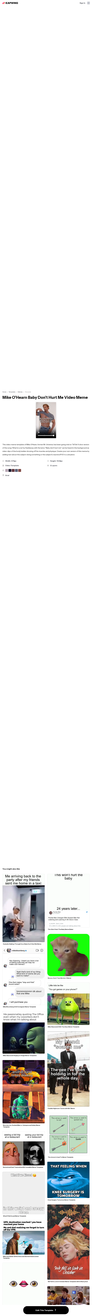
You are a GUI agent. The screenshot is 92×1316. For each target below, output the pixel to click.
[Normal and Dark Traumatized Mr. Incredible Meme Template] (24, 1148)
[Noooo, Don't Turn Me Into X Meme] (68, 955)
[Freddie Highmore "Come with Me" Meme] (68, 1069)
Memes (20, 392)
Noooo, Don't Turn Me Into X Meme (59, 978)
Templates (12, 392)
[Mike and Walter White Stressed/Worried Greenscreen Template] (24, 1238)
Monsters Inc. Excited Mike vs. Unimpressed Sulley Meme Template (21, 1126)
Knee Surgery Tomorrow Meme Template (61, 1200)
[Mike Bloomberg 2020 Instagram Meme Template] (24, 977)
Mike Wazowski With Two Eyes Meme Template (63, 1027)
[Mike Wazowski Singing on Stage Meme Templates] (24, 1032)
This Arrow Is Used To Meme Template (60, 1157)
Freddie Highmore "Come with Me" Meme (61, 1108)
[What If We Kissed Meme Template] (24, 1193)
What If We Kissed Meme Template (14, 1216)
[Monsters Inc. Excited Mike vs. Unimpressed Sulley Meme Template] (24, 1091)
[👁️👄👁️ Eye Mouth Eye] (24, 1284)
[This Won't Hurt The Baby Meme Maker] (68, 900)
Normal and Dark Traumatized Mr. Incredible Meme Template (23, 1167)
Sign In (82, 3)
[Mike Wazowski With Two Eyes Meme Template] (68, 1004)
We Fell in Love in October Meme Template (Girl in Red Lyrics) (68, 1281)
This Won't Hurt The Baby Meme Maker (60, 929)
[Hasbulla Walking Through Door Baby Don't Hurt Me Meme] (24, 908)
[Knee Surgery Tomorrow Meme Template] (68, 1180)
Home (4, 392)
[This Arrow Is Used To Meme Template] (68, 1134)
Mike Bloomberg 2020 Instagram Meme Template (19, 1007)
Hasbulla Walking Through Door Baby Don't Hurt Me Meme (22, 944)
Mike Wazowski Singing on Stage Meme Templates (20, 1055)
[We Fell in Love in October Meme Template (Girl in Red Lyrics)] (68, 1242)
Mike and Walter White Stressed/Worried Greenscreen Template (21, 1257)
